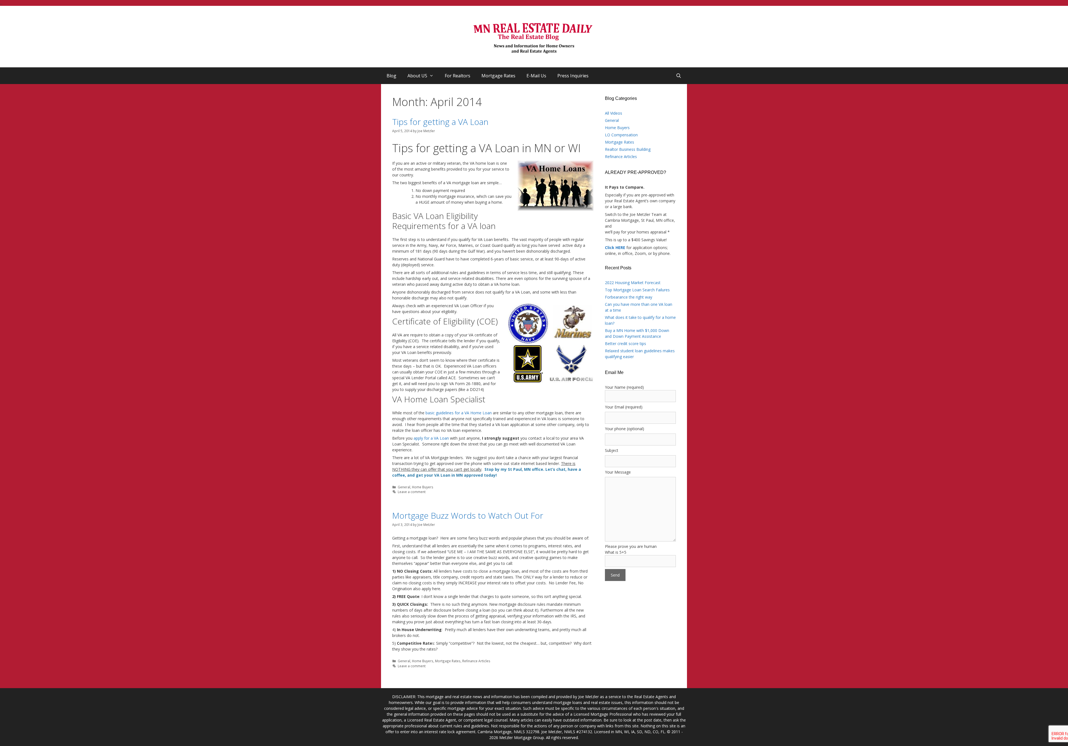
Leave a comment (412, 491)
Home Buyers (422, 487)
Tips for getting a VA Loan (440, 121)
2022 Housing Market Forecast (633, 282)
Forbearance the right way (628, 297)
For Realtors (457, 76)
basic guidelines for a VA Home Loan (459, 412)
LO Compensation (621, 134)
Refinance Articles (476, 661)
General (404, 487)
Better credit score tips (625, 343)
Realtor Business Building (628, 149)
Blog (391, 76)
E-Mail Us (536, 76)
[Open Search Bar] (678, 75)
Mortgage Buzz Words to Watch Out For (467, 515)
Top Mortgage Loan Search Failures (637, 289)
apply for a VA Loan (431, 438)
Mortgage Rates (498, 76)
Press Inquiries (573, 76)
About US (417, 76)
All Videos (613, 113)
